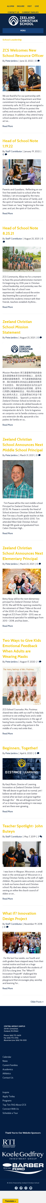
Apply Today (9, 1096)
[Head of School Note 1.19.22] (22, 172)
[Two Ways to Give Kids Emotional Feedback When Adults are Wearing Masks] (22, 685)
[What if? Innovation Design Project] (22, 942)
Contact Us (8, 1077)
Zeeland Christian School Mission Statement (17, 327)
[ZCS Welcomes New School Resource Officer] (22, 78)
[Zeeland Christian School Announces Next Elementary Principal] (22, 581)
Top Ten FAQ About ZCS (14, 1105)
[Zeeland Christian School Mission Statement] (22, 355)
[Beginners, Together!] (22, 768)
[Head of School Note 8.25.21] (22, 259)
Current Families (10, 1065)
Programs (7, 1100)
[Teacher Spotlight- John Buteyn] (22, 854)
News (5, 1061)
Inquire (6, 1092)
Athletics (7, 1073)
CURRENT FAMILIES (30, 12)
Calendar (7, 1057)
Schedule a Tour (10, 1113)
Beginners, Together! (20, 748)
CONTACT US (13, 12)
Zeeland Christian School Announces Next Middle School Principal (23, 444)
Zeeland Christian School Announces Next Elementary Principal (23, 553)
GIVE (37, 6)
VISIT (29, 6)
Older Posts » (37, 1002)
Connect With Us (11, 1109)
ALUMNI (10, 6)
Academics (8, 1069)
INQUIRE (20, 6)
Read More (8, 126)
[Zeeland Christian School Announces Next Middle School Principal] (18, 479)
